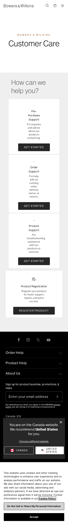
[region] (34, 493)
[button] (47, 6)
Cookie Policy (47, 498)
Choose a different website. (34, 441)
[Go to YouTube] (48, 339)
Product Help (16, 363)
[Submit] (59, 396)
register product (34, 310)
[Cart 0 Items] (55, 6)
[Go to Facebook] (19, 339)
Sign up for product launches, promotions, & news (32, 386)
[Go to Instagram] (28, 339)
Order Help (15, 352)
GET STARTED (34, 147)
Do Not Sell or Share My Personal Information (34, 506)
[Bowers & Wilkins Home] (19, 5)
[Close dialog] (61, 422)
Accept (34, 516)
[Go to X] (38, 339)
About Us (13, 373)
